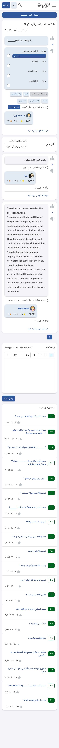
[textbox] (29, 374)
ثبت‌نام (6, 5)
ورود (14, 5)
